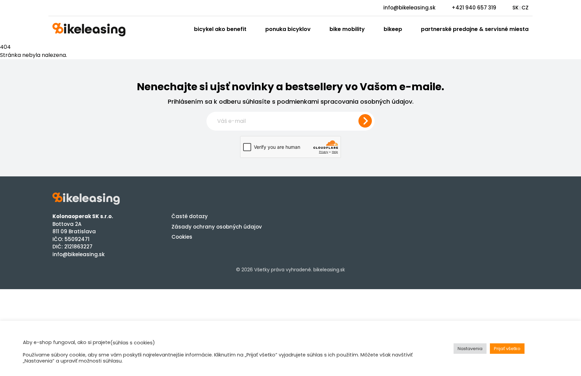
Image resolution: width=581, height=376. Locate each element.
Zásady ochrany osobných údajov (216, 226)
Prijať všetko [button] (507, 348)
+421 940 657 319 (474, 7)
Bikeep (393, 29)
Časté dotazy (189, 216)
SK (515, 7)
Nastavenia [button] (470, 348)
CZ (525, 7)
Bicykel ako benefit (220, 29)
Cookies (181, 236)
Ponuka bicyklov (288, 29)
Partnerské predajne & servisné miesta (475, 29)
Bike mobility (347, 29)
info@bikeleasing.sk (409, 7)
